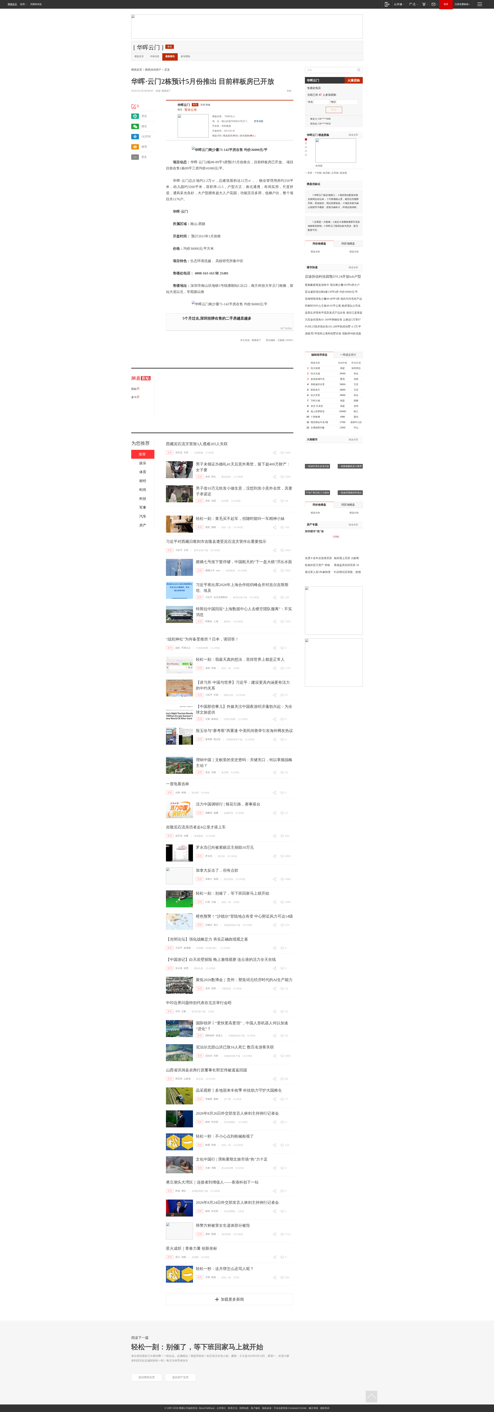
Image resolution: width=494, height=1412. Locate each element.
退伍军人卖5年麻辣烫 (318, 572)
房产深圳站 (286, 328)
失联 (216, 1055)
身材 (207, 668)
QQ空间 (146, 136)
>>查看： (310, 173)
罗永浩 (208, 856)
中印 (177, 1011)
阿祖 (213, 1145)
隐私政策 (267, 1408)
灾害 (186, 452)
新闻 (169, 452)
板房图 (326, 173)
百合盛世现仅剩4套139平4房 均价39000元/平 (331, 291)
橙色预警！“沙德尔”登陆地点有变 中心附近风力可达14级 (244, 916)
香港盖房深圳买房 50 (346, 565)
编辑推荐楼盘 (319, 354)
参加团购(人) (247, 135)
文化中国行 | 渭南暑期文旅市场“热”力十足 (232, 1159)
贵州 (207, 988)
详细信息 (154, 56)
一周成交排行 (348, 354)
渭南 (213, 1168)
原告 (207, 500)
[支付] (425, 4)
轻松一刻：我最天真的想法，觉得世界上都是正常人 (240, 659)
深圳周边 (356, 368)
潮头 (183, 1190)
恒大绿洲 (315, 368)
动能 (183, 1257)
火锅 (213, 902)
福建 (216, 812)
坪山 (356, 427)
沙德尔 (208, 925)
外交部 (214, 1122)
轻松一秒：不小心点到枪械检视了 (225, 1136)
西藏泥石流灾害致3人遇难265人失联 (197, 444)
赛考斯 (208, 739)
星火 (177, 1257)
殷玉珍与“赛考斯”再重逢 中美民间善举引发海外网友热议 (244, 730)
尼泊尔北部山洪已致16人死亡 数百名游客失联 (235, 1047)
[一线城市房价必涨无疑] (317, 448)
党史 (207, 772)
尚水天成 (315, 373)
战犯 (177, 647)
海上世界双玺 (318, 411)
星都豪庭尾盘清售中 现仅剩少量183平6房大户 (332, 284)
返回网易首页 (147, 1377)
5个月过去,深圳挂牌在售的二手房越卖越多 (217, 318)
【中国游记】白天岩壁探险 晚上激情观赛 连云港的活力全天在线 (221, 959)
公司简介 (221, 1408)
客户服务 (255, 1408)
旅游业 (214, 719)
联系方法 (232, 1408)
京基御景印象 (318, 427)
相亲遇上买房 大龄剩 (346, 558)
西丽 (356, 400)
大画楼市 (312, 439)
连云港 (178, 968)
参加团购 (185, 56)
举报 (289, 91)
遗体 (207, 1234)
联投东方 (315, 389)
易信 (144, 116)
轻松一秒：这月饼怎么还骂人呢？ (225, 1268)
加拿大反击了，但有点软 (217, 870)
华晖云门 (184, 105)
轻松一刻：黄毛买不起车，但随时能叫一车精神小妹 (240, 518)
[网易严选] (413, 4)
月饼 (207, 1277)
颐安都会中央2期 (319, 422)
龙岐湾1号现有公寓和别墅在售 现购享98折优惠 (333, 333)
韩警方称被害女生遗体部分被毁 (223, 1225)
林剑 (207, 1122)
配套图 (343, 173)
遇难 (213, 1234)
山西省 (187, 1078)
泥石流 (178, 452)
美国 (216, 879)
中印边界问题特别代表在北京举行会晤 (199, 1003)
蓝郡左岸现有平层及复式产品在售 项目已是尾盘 (333, 312)
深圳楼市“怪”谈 (314, 531)
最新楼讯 (170, 56)
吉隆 (186, 835)
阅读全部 (353, 135)
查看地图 (258, 121)
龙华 (356, 406)
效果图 (319, 165)
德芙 (207, 527)
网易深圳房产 (153, 69)
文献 (213, 772)
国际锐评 (210, 1035)
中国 (216, 695)
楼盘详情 (217, 135)
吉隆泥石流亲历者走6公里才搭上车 (196, 827)
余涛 (207, 476)
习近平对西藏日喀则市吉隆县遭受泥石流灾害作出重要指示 (216, 541)
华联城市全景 (318, 384)
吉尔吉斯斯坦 (221, 597)
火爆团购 (354, 80)
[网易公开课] (399, 4)
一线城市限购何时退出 (350, 492)
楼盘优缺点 (313, 184)
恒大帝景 (315, 395)
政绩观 (187, 948)
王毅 (183, 1011)
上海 (216, 621)
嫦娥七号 (210, 570)
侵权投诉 (324, 1408)
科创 (177, 1190)
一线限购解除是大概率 (350, 466)
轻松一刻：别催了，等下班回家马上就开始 (232, 893)
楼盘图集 (318, 135)
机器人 (219, 1035)
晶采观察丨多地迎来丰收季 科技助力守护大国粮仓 (239, 1090)
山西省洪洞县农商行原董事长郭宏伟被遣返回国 (206, 1070)
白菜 (207, 902)
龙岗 (356, 379)
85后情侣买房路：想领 (347, 572)
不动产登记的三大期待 (317, 492)
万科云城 (315, 400)
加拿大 (208, 879)
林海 (183, 792)
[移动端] (387, 4)
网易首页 (12, 4)
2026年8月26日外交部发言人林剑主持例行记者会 (237, 1113)
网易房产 (166, 91)
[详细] (336, 536)
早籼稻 (208, 1099)
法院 (213, 500)
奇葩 (213, 668)
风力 (216, 925)
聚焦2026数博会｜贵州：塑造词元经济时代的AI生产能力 (244, 980)
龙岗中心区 (356, 422)
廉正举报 (313, 1408)
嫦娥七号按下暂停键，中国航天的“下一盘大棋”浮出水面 (244, 562)
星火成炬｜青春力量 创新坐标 (191, 1248)
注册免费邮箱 (462, 4)
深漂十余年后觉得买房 (318, 558)
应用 (22, 4)
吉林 (177, 792)
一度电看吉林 (177, 784)
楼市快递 (312, 267)
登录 (446, 4)
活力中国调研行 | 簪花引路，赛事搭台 (228, 804)
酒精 (213, 527)
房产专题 (312, 524)
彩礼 (213, 476)
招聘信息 (244, 1408)
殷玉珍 (217, 739)
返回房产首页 (180, 1377)
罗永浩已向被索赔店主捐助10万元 (225, 847)
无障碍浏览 (36, 4)
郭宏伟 (178, 1078)
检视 (207, 1145)
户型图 (318, 173)
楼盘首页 (139, 56)
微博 (144, 146)
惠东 (356, 416)
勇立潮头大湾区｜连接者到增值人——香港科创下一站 (212, 1182)
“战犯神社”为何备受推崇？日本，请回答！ (202, 639)
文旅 (207, 719)
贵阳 (213, 988)
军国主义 (186, 647)
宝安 (356, 384)
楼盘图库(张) (231, 135)
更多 (144, 157)
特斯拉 (208, 621)
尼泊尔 (208, 1055)
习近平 (178, 550)
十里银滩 (315, 416)
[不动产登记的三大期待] (317, 474)
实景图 (335, 173)
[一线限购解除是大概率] (350, 448)
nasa (218, 570)
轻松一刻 (226, 527)
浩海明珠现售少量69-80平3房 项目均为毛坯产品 (333, 298)
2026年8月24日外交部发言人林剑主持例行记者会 (237, 1202)
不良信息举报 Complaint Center (290, 1408)
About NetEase (207, 1408)
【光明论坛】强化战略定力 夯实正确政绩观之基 (207, 939)
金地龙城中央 (318, 379)
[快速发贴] (134, 106)
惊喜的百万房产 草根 (317, 565)
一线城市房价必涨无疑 (317, 466)
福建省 (208, 812)
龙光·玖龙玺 (317, 406)
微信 (144, 126)
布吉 (356, 373)
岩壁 (186, 968)
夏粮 (216, 1099)
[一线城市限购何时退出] (350, 474)
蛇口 (356, 411)
